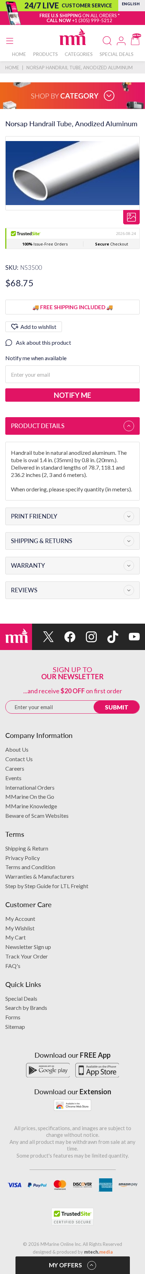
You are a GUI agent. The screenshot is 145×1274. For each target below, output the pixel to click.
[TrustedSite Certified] (72, 1216)
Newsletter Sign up (28, 946)
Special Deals (21, 998)
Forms (12, 1017)
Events (13, 778)
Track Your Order (26, 956)
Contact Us (19, 759)
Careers (14, 768)
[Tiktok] (107, 636)
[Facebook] (64, 636)
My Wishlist (19, 928)
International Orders (30, 787)
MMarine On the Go (29, 796)
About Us (17, 749)
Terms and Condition (30, 867)
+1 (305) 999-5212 (92, 20)
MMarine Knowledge (31, 806)
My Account (20, 918)
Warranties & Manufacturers (39, 876)
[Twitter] (42, 636)
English (131, 3)
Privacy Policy (22, 857)
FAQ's (12, 965)
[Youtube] (129, 636)
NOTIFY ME (72, 395)
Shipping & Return (26, 848)
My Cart (15, 937)
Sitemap (15, 1026)
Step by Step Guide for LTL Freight (46, 886)
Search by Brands (26, 1007)
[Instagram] (86, 636)
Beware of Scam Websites (37, 815)
